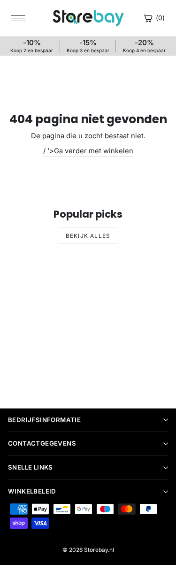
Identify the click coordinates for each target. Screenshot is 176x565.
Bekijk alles (88, 235)
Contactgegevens (42, 443)
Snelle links (30, 467)
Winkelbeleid (32, 491)
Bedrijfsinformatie (44, 420)
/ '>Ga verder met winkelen (88, 151)
